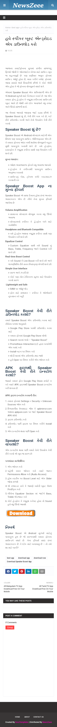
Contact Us (38, 717)
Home (7, 28)
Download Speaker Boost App (19, 562)
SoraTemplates (21, 722)
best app (15, 28)
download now (40, 558)
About (27, 717)
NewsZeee (47, 722)
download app (24, 558)
